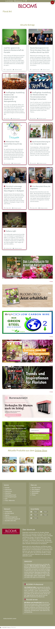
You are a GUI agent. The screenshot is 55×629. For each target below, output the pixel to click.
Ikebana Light (14, 231)
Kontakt (7, 487)
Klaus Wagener (36, 489)
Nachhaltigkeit (36, 491)
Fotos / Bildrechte (10, 500)
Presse (33, 495)
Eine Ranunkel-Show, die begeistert (41, 188)
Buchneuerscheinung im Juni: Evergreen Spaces (41, 144)
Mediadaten (35, 493)
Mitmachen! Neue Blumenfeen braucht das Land (14, 144)
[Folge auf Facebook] (41, 515)
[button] (52, 2)
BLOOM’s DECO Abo (10, 520)
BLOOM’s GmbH (36, 487)
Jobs (6, 498)
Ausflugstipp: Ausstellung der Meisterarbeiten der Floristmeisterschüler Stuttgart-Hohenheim (41, 97)
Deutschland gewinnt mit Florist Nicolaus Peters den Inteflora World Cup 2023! (41, 50)
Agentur (7, 515)
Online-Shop (41, 450)
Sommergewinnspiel (10, 497)
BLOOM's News (6, 627)
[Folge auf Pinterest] (31, 515)
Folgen (35, 511)
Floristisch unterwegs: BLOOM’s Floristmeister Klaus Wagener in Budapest (14, 188)
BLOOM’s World (9, 513)
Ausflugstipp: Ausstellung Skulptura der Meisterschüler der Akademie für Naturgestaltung (14, 97)
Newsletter (8, 493)
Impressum (8, 489)
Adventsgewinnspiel (10, 495)
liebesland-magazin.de (11, 517)
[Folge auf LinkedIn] (31, 518)
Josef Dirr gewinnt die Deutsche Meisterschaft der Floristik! (14, 50)
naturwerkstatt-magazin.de (12, 519)
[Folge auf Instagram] (31, 511)
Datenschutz (8, 491)
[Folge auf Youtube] (41, 511)
